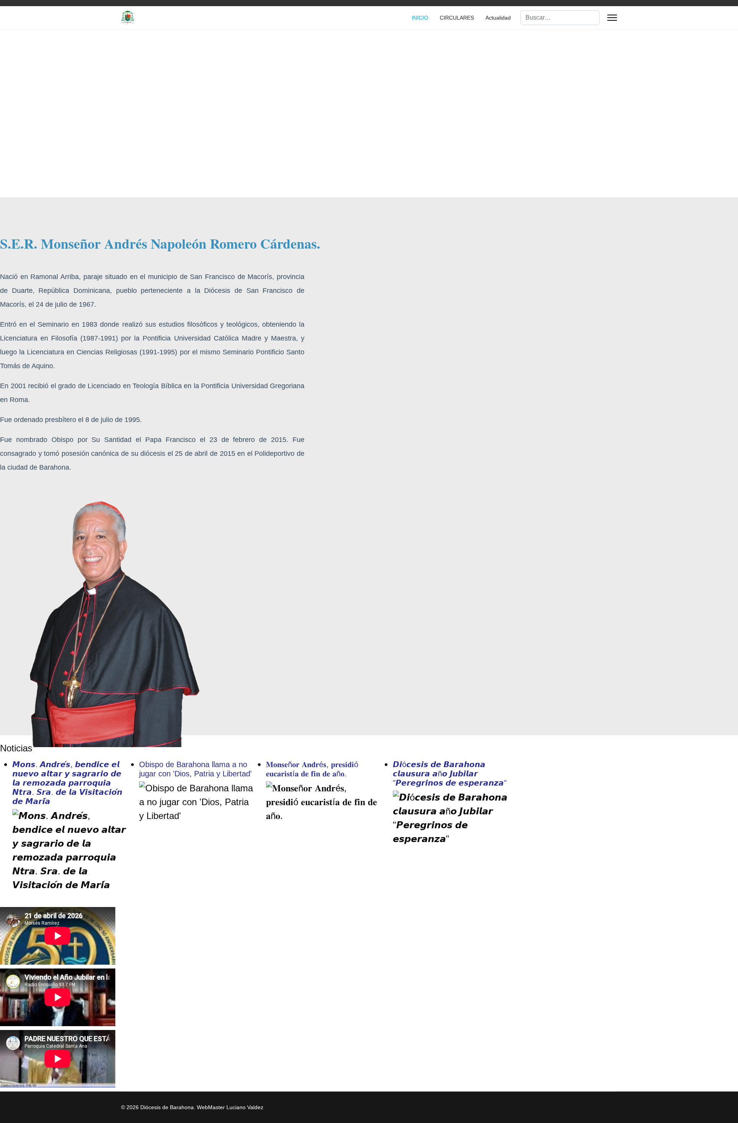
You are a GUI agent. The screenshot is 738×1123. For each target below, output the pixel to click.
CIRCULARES (457, 18)
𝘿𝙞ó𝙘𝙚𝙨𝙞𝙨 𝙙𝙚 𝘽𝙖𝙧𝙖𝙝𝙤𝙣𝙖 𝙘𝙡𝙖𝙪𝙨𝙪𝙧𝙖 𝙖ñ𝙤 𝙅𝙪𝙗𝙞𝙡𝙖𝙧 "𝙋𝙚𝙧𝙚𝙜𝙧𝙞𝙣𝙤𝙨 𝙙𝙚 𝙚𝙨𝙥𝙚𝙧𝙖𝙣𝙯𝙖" (450, 773)
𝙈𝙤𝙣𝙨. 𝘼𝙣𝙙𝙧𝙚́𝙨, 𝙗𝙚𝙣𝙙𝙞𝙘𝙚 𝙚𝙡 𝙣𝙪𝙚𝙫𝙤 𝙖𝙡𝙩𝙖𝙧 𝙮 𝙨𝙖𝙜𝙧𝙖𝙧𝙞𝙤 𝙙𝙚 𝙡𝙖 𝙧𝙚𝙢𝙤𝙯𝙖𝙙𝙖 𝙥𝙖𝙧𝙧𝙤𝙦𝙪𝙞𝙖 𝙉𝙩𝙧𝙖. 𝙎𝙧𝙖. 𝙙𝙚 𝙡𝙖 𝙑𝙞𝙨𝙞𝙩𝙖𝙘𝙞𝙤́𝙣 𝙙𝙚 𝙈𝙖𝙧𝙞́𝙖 (67, 783)
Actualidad (498, 18)
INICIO (420, 18)
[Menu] (612, 17)
